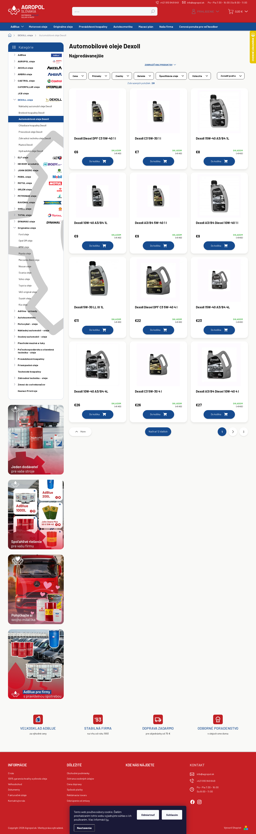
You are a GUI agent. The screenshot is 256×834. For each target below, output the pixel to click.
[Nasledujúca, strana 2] (232, 431)
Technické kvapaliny (29, 371)
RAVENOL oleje (26, 202)
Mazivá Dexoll (26, 144)
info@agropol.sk (205, 774)
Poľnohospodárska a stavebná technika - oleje (36, 351)
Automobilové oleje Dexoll (34, 118)
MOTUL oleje (25, 182)
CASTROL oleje (26, 80)
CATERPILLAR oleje (29, 86)
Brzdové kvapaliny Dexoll (31, 112)
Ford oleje (24, 234)
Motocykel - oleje (28, 323)
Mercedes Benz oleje (29, 259)
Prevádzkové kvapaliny (31, 358)
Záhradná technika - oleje (33, 378)
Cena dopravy (74, 784)
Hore (83, 431)
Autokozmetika (27, 317)
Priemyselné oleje (28, 365)
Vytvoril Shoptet (232, 827)
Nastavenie (84, 827)
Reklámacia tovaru (77, 795)
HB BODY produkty (28, 163)
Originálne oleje (27, 227)
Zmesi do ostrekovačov (31, 384)
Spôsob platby (75, 789)
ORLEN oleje (25, 189)
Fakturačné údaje (17, 795)
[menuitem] (16, 27)
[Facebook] (192, 801)
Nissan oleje (25, 266)
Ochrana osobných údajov (80, 778)
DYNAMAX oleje (26, 221)
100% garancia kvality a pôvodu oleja (27, 778)
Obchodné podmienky (78, 773)
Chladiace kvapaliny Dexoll (32, 125)
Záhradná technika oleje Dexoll (35, 138)
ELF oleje (23, 157)
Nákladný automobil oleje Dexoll (35, 106)
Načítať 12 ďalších (158, 431)
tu (107, 819)
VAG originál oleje (28, 291)
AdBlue (22, 54)
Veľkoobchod (15, 784)
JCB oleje (23, 93)
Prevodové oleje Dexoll (30, 131)
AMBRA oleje (25, 74)
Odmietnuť (148, 814)
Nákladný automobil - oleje (33, 330)
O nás (11, 773)
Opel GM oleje (25, 240)
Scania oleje (25, 272)
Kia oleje (23, 304)
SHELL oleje (24, 208)
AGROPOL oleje (26, 61)
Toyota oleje (25, 285)
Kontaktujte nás (16, 800)
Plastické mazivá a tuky (31, 343)
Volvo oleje (24, 279)
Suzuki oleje (25, 298)
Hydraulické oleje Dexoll (31, 150)
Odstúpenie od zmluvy (78, 800)
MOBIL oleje (24, 176)
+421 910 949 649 (206, 780)
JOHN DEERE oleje (28, 170)
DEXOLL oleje (25, 99)
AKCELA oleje (25, 67)
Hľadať (153, 11)
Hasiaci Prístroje (27, 390)
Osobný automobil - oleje (32, 336)
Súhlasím (172, 814)
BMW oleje (24, 247)
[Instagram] (199, 801)
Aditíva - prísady (27, 311)
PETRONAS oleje (27, 195)
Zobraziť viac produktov (158, 64)
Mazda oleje (25, 253)
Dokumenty (14, 789)
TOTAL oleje (25, 215)
